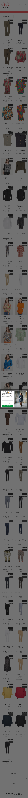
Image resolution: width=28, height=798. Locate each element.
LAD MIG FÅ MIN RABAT (7, 405)
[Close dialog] (26, 391)
